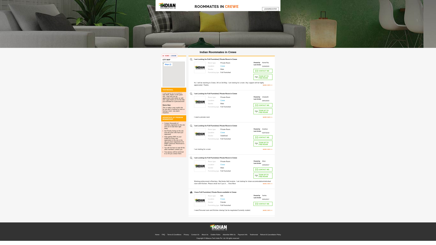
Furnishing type (213, 72)
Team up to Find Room (264, 77)
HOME (167, 56)
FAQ (163, 234)
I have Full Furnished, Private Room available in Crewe (215, 192)
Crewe (173, 56)
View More (232, 183)
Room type (212, 63)
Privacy (186, 234)
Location (211, 66)
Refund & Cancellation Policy (270, 234)
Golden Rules (215, 234)
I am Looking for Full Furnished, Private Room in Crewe (215, 59)
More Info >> (267, 85)
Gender (210, 69)
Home (157, 234)
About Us (205, 234)
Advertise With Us (229, 234)
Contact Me (264, 71)
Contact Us (195, 234)
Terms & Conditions (174, 234)
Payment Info (242, 234)
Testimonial (254, 234)
